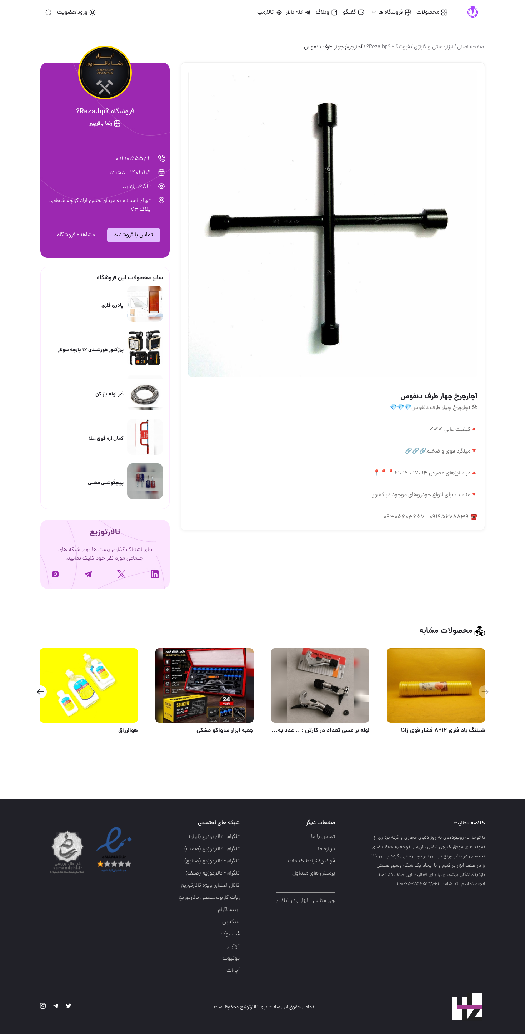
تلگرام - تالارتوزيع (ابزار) (214, 837)
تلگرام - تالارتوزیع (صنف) (213, 873)
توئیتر (233, 946)
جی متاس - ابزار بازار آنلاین (305, 901)
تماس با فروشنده (133, 235)
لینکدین (231, 922)
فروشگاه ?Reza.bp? (388, 47)
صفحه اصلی (470, 47)
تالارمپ (266, 12)
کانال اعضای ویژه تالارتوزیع (210, 885)
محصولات (427, 12)
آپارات (233, 970)
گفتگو (349, 12)
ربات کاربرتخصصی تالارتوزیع (209, 897)
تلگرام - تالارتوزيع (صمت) (212, 849)
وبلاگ (322, 12)
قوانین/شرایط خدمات (311, 861)
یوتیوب (231, 958)
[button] (40, 692)
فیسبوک (230, 934)
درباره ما (326, 849)
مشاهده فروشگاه (76, 235)
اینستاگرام (229, 910)
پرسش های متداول (313, 873)
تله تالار (294, 12)
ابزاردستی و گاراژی (433, 47)
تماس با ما (323, 837)
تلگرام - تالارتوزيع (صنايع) (212, 861)
